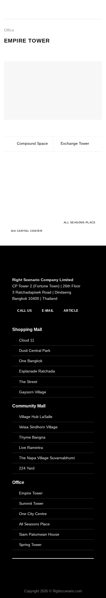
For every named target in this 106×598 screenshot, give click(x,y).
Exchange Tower (75, 143)
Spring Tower (30, 544)
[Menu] (99, 9)
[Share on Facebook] (13, 50)
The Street (28, 382)
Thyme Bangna (32, 437)
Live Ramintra (31, 447)
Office (9, 30)
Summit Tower (31, 503)
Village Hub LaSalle (35, 416)
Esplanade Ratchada (37, 371)
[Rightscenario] (30, 10)
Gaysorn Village (32, 392)
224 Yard (27, 468)
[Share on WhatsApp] (7, 50)
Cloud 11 (26, 340)
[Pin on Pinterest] (31, 50)
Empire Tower (31, 493)
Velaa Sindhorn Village (38, 427)
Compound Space (32, 143)
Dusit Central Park (35, 350)
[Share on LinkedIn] (37, 50)
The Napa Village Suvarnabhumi (47, 458)
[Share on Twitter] (19, 50)
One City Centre (33, 514)
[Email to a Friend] (25, 50)
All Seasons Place (34, 524)
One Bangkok (30, 361)
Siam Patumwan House (39, 534)
